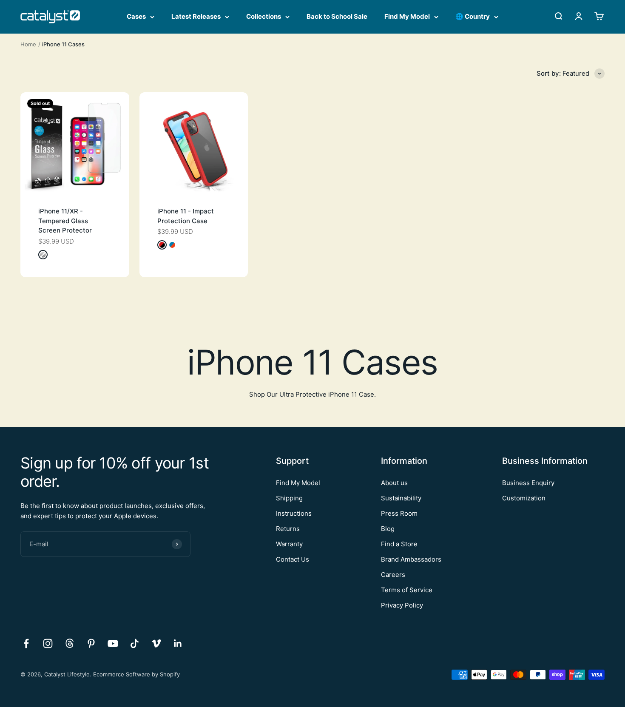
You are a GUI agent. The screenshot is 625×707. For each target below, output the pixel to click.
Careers (393, 575)
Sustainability (401, 498)
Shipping (289, 498)
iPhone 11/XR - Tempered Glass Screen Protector (65, 220)
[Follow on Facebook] (26, 643)
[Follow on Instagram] (48, 643)
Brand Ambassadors (411, 559)
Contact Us (292, 559)
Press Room (399, 513)
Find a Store (399, 544)
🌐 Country (472, 16)
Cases (136, 16)
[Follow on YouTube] (113, 643)
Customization (523, 498)
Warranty (289, 544)
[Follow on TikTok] (134, 643)
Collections (263, 16)
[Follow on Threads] (69, 643)
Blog (388, 529)
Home (28, 44)
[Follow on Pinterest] (91, 643)
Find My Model (407, 16)
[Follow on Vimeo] (156, 643)
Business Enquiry (528, 483)
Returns (288, 529)
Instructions (294, 513)
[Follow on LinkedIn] (178, 643)
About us (394, 483)
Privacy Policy (402, 605)
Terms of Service (406, 590)
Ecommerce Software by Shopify (136, 674)
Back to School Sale (337, 16)
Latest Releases (196, 16)
